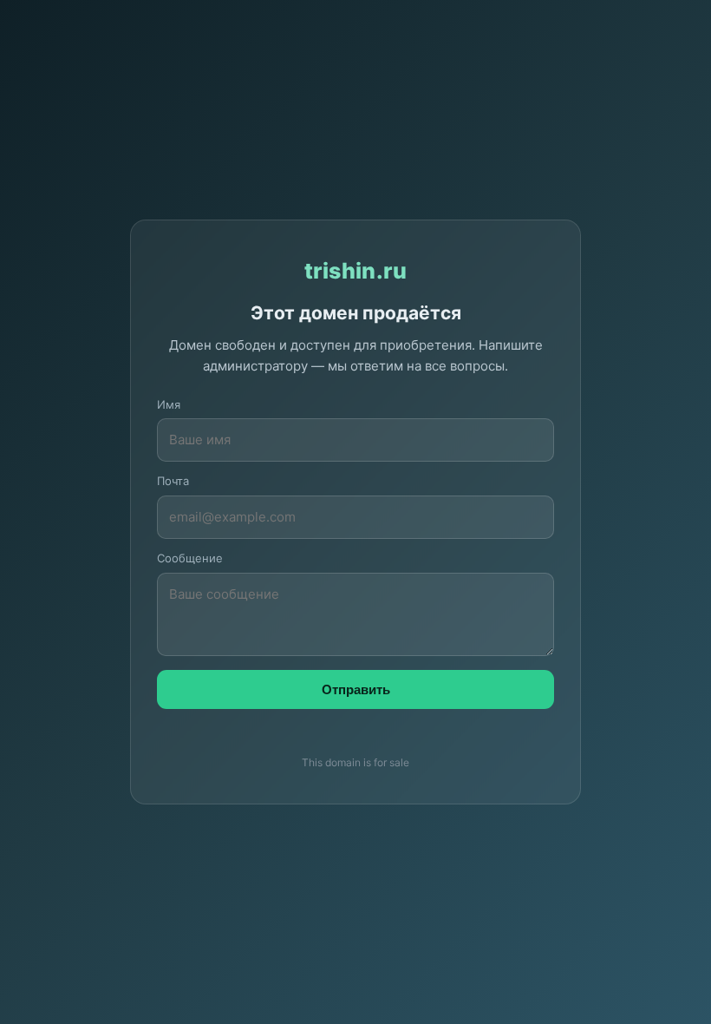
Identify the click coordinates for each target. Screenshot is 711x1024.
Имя (168, 404)
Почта (173, 481)
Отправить (356, 689)
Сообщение (190, 558)
